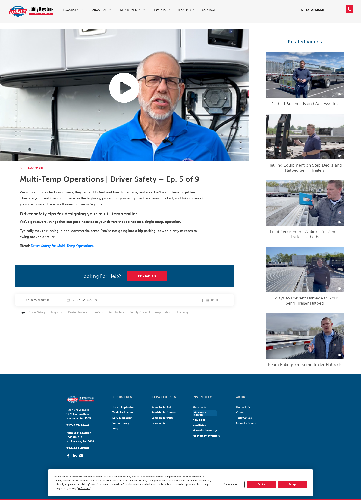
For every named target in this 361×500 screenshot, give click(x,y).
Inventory (162, 9)
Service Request (122, 417)
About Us (99, 9)
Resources (70, 9)
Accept (293, 484)
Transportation (161, 312)
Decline (261, 484)
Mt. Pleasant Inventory (206, 435)
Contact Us (243, 407)
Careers (241, 412)
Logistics (56, 312)
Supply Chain (138, 312)
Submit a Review (246, 423)
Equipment (35, 167)
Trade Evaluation (122, 412)
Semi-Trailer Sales (162, 407)
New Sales (199, 419)
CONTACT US (147, 276)
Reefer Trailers (77, 312)
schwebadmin (40, 300)
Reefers (98, 312)
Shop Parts (186, 9)
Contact (208, 9)
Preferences (230, 484)
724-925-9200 (77, 448)
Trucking (182, 312)
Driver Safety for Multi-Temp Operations (62, 246)
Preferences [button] (84, 488)
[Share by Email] (217, 300)
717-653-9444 (77, 425)
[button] (349, 9)
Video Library (120, 423)
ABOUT (241, 397)
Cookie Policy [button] (163, 484)
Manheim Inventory (205, 430)
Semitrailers (116, 312)
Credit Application (123, 407)
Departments (130, 9)
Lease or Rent (160, 423)
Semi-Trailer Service (164, 412)
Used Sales (199, 425)
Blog (115, 428)
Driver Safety (36, 312)
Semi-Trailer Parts (162, 417)
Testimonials (244, 417)
